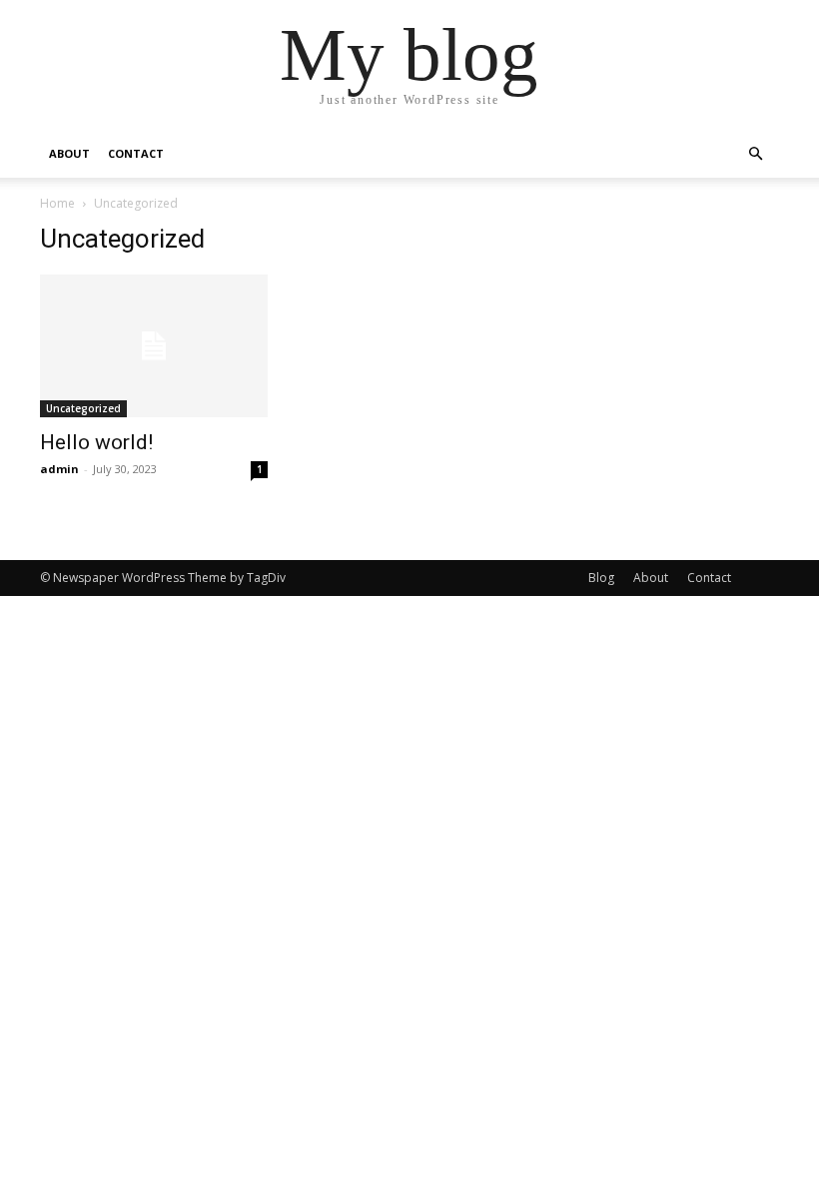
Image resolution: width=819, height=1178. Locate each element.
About (69, 153)
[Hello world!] (154, 346)
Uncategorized (83, 408)
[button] (755, 154)
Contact (136, 153)
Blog (601, 577)
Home (57, 203)
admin (59, 468)
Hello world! (96, 442)
